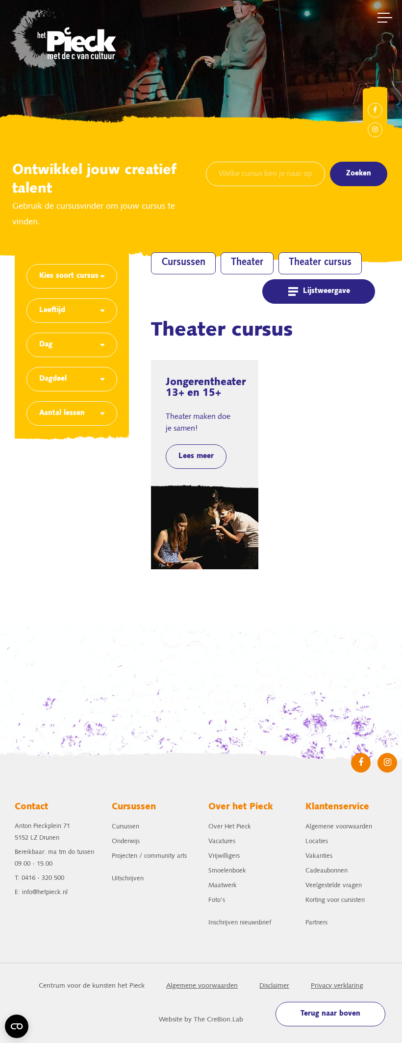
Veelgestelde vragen (333, 885)
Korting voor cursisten (335, 900)
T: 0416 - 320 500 (39, 878)
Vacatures (221, 841)
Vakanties (318, 856)
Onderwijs (126, 841)
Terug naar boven (330, 1014)
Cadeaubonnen (326, 871)
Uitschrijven (128, 878)
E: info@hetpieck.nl (41, 892)
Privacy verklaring (337, 986)
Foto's (216, 900)
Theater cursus (320, 262)
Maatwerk (222, 885)
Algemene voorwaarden (338, 827)
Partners (316, 923)
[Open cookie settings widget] (16, 1026)
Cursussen (183, 262)
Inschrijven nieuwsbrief (239, 923)
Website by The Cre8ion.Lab (201, 1019)
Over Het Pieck (229, 827)
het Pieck (64, 38)
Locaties (316, 841)
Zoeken (358, 173)
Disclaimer (274, 986)
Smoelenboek (227, 871)
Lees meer (196, 456)
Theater (247, 262)
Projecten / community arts (149, 856)
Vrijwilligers (224, 856)
